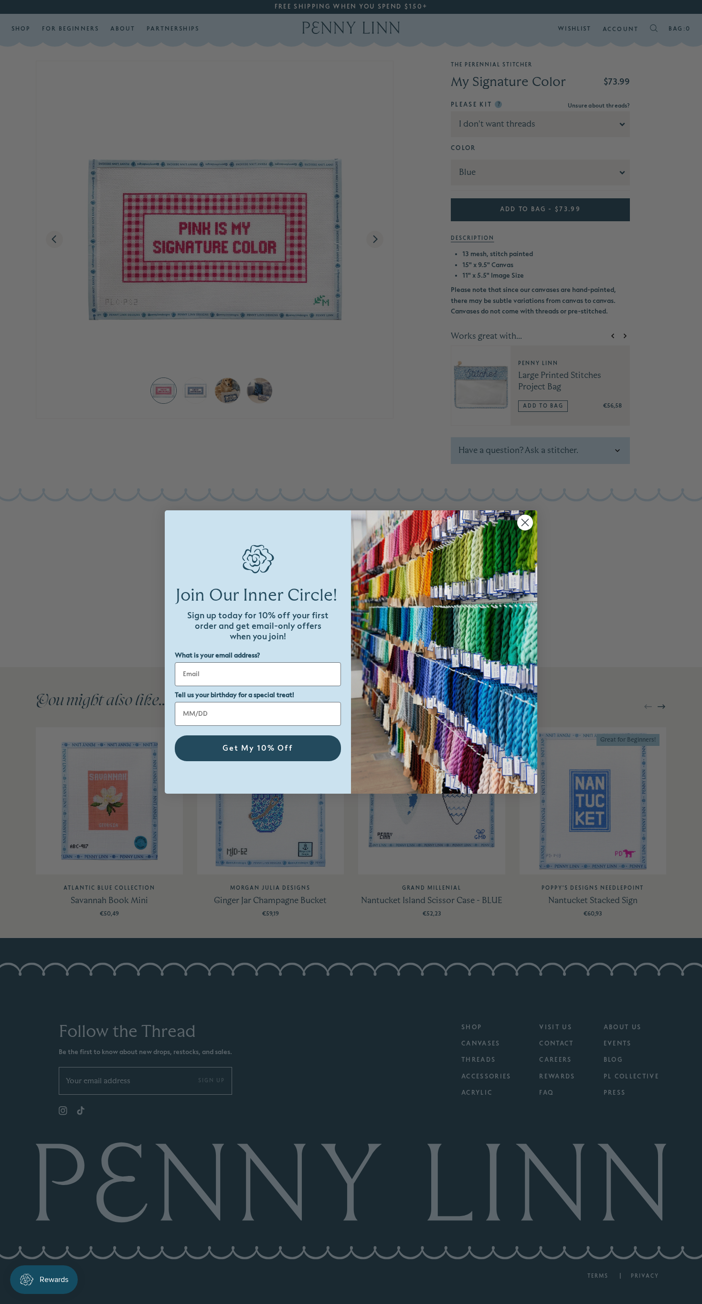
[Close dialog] (525, 522)
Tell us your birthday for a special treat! (234, 695)
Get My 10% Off (258, 748)
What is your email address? (217, 655)
